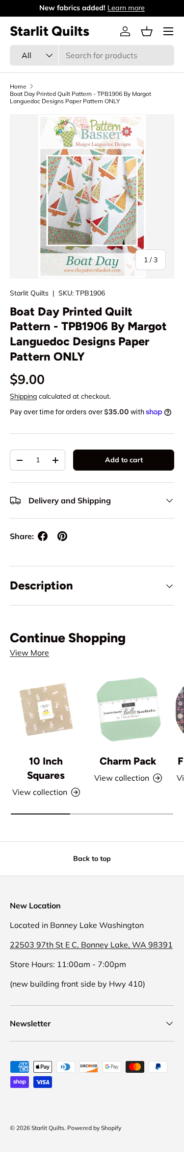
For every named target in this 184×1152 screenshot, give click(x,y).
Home (18, 86)
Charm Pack (128, 761)
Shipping (23, 396)
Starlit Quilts (29, 293)
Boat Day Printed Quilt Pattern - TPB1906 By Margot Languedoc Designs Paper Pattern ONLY (80, 97)
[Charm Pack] (128, 710)
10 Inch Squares (46, 768)
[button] (147, 31)
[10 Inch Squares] (46, 710)
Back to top (92, 858)
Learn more (126, 7)
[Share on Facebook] (43, 536)
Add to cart (124, 459)
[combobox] (92, 55)
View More (29, 652)
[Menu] (168, 31)
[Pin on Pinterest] (62, 536)
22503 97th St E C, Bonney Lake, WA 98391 (91, 944)
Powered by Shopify (94, 1127)
